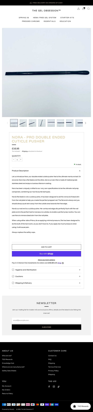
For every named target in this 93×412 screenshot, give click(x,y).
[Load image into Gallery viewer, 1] (14, 123)
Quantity (16, 156)
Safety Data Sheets (9, 371)
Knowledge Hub (8, 363)
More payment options (46, 260)
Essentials (50, 21)
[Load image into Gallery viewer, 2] (23, 123)
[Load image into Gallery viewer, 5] (51, 123)
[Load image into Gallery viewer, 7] (70, 123)
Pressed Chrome (31, 21)
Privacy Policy (53, 371)
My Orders (6, 390)
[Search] (88, 9)
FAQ (49, 359)
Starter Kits (67, 18)
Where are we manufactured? (13, 367)
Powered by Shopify (8, 409)
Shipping (24, 151)
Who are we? (7, 356)
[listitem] (46, 2)
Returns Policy (7, 393)
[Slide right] (85, 123)
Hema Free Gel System (44, 18)
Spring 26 (24, 18)
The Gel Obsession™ (46, 10)
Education (65, 21)
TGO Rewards (7, 359)
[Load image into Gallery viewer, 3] (32, 123)
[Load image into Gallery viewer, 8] (79, 123)
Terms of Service (54, 367)
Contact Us (52, 356)
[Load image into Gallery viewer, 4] (42, 123)
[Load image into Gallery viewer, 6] (60, 123)
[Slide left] (7, 123)
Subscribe (46, 327)
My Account (6, 386)
